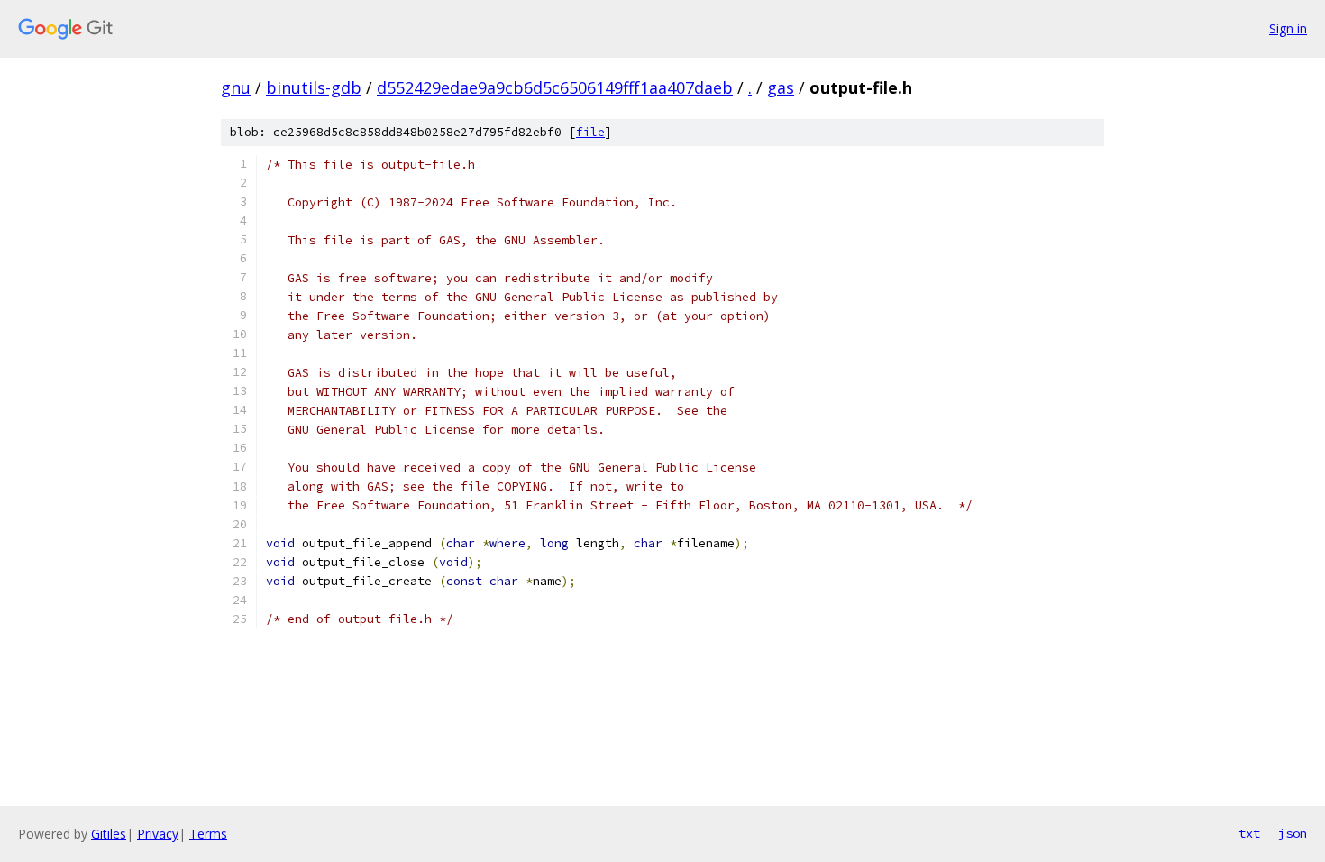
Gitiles (108, 833)
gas (780, 87)
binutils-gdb (313, 87)
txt (1249, 833)
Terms (208, 833)
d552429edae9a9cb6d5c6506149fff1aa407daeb (555, 87)
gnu (236, 87)
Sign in (1288, 28)
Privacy (157, 833)
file (590, 132)
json (1292, 833)
